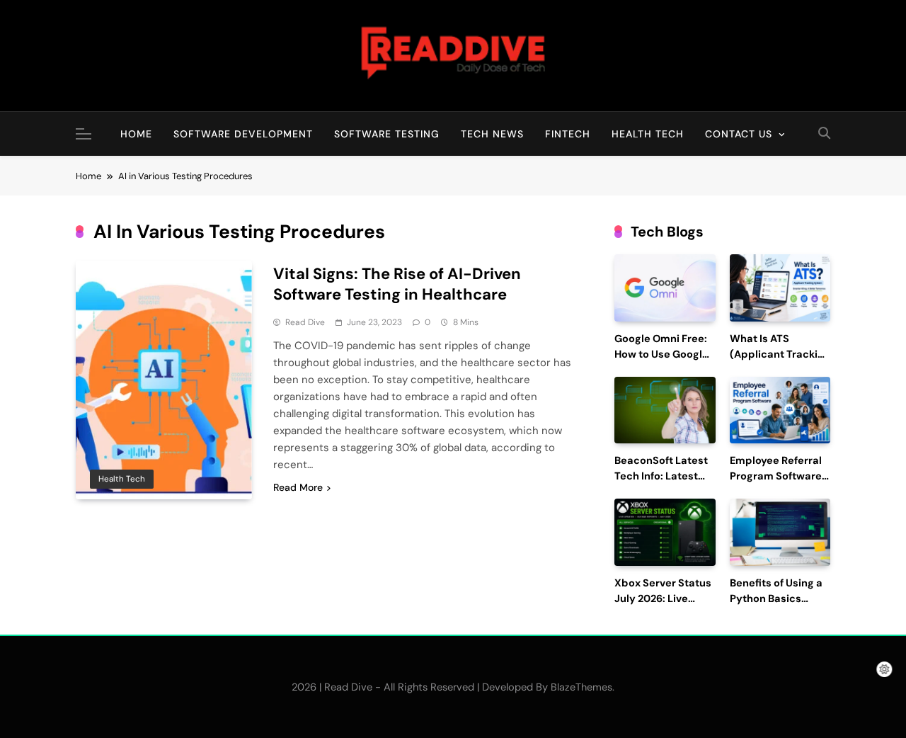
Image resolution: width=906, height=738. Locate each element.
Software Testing (387, 133)
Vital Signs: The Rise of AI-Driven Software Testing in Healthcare (397, 284)
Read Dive (305, 322)
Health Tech (648, 133)
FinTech (567, 133)
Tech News (492, 133)
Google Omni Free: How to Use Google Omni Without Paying (661, 362)
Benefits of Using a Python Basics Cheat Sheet (776, 599)
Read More (298, 487)
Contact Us (738, 133)
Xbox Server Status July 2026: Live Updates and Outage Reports (662, 606)
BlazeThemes (581, 687)
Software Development (243, 133)
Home (136, 133)
